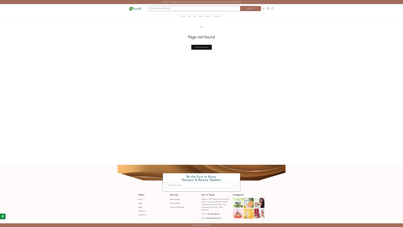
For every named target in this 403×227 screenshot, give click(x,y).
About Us (142, 211)
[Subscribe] (234, 185)
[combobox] (204, 8)
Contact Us (143, 215)
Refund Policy (175, 199)
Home (141, 199)
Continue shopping (201, 47)
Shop (140, 203)
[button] (272, 8)
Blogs (141, 207)
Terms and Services (177, 207)
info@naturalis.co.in (213, 218)
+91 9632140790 (213, 214)
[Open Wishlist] (268, 8)
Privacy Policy (175, 203)
